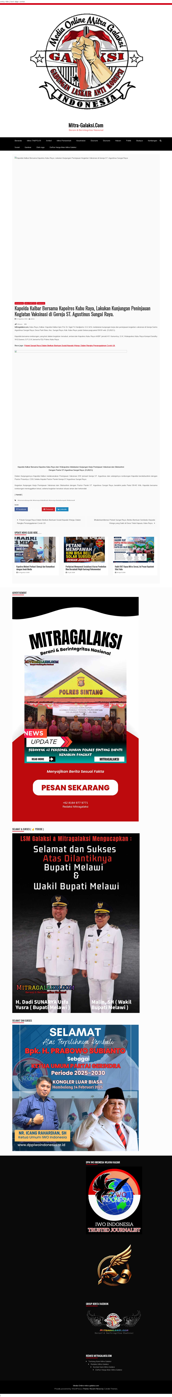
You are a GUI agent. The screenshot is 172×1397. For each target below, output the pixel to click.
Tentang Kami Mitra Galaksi (99, 1361)
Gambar (28, 147)
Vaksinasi (41, 303)
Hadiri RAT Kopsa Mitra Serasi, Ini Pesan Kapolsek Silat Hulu (134, 568)
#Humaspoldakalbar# (40, 500)
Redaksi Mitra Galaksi (100, 1364)
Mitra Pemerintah (64, 140)
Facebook (21, 509)
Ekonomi (94, 140)
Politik (128, 140)
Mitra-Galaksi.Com (86, 125)
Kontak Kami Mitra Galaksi (104, 1367)
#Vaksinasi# (71, 500)
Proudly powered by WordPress (68, 1389)
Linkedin (63, 509)
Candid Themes (110, 1389)
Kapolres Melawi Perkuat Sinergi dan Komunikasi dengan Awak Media (35, 568)
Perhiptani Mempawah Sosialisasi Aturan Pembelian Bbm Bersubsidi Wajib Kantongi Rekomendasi (86, 568)
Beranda (18, 140)
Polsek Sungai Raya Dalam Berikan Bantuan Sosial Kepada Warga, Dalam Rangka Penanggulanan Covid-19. (69, 345)
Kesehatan (81, 140)
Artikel (49, 140)
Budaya (139, 140)
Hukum (118, 140)
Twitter (35, 509)
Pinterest (49, 509)
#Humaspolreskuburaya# (57, 500)
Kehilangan (152, 140)
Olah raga (40, 147)
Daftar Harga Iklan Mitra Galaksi (63, 147)
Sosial (17, 147)
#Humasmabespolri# (25, 500)
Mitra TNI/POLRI (34, 140)
